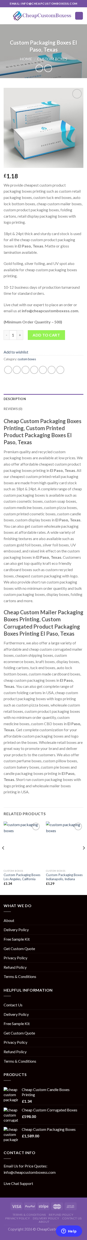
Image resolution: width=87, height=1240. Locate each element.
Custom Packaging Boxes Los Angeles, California (22, 877)
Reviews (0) (13, 409)
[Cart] (79, 16)
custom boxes (52, 59)
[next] (83, 858)
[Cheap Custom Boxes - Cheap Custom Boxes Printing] (42, 15)
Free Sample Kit (17, 939)
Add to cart (46, 335)
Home (26, 59)
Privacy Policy (15, 957)
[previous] (3, 858)
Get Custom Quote (19, 948)
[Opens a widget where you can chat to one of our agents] (69, 1231)
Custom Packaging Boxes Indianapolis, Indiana (64, 877)
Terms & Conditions (20, 976)
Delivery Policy (16, 929)
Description (15, 399)
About (9, 920)
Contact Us (13, 1004)
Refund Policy (15, 967)
